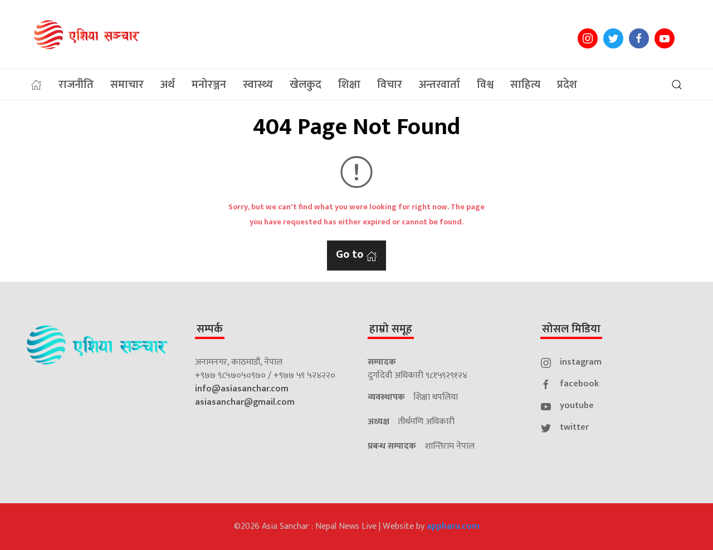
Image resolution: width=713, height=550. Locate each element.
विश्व (485, 84)
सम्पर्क (210, 329)
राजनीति (76, 84)
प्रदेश (567, 84)
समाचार (127, 84)
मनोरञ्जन (209, 84)
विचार (389, 84)
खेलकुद (305, 84)
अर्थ (167, 84)
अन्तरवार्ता (439, 84)
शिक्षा (349, 84)
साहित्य (525, 84)
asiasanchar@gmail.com (245, 402)
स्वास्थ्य (258, 84)
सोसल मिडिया (571, 329)
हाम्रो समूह (390, 329)
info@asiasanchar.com (242, 388)
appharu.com (453, 526)
